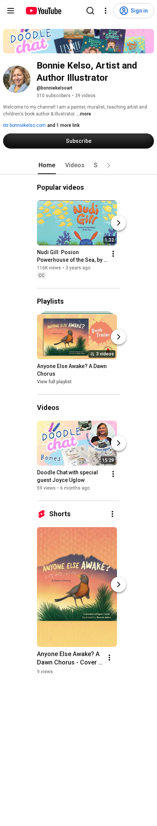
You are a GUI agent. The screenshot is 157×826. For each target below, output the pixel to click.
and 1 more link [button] (63, 125)
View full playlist (54, 381)
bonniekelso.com (27, 125)
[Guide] (10, 10)
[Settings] (105, 10)
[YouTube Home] (43, 10)
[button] (108, 165)
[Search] (90, 10)
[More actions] (113, 253)
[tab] (47, 165)
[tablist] (78, 165)
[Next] (118, 223)
